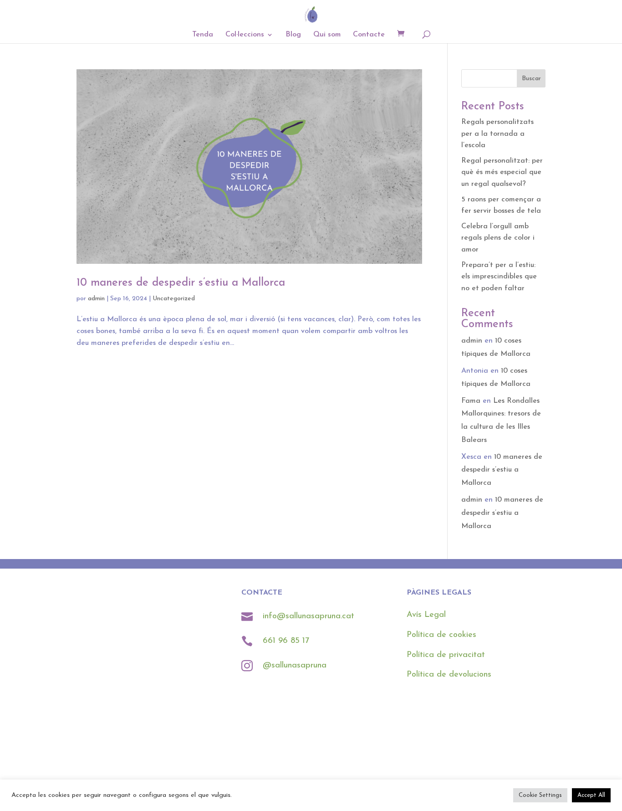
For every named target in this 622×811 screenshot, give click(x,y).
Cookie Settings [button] (540, 795)
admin (96, 298)
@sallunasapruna (294, 666)
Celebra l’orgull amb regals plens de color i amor (498, 238)
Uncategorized (174, 298)
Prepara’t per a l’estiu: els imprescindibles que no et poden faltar (499, 277)
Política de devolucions (449, 675)
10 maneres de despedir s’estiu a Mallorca (180, 282)
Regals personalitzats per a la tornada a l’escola (497, 133)
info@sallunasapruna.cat (308, 616)
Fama (470, 401)
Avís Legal (426, 615)
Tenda (202, 34)
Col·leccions (244, 34)
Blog (293, 34)
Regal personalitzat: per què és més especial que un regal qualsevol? (502, 172)
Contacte (369, 34)
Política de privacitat (446, 655)
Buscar (531, 78)
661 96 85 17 (287, 641)
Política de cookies (441, 635)
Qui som (327, 34)
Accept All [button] (591, 795)
